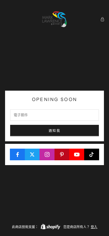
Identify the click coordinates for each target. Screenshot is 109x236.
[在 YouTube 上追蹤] (76, 154)
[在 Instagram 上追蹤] (47, 154)
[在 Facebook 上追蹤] (17, 154)
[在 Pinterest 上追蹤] (62, 154)
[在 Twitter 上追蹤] (32, 154)
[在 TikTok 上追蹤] (91, 154)
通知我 (54, 130)
